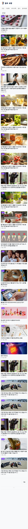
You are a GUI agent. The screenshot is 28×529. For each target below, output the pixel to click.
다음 (24, 482)
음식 (19, 8)
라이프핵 (13, 8)
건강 (3, 8)
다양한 (8, 8)
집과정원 (24, 8)
